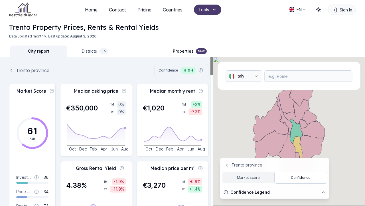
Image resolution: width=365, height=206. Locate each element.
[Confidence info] (200, 70)
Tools (203, 9)
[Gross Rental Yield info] (121, 168)
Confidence (301, 177)
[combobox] (298, 9)
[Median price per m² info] (200, 168)
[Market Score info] (51, 91)
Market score (248, 177)
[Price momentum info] (36, 191)
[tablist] (67, 51)
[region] (106, 131)
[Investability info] (36, 177)
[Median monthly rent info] (200, 91)
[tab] (38, 51)
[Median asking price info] (124, 91)
